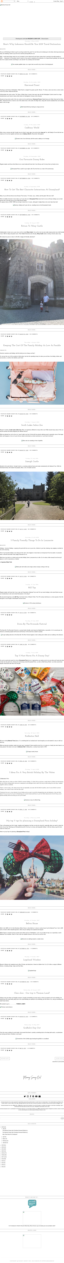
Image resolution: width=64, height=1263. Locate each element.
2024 (3, 1145)
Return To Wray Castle (32, 226)
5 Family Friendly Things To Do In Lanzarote (32, 540)
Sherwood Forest (32, 85)
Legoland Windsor (32, 960)
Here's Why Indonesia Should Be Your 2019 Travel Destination (32, 44)
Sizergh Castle (32, 461)
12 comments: (33, 1016)
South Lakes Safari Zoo (32, 425)
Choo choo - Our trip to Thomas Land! (32, 993)
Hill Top (32, 588)
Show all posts (44, 38)
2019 (3, 1153)
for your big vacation (22, 52)
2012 (3, 1166)
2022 (3, 1147)
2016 (3, 1158)
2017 (3, 1157)
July (4, 1128)
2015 (3, 1160)
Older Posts (59, 1058)
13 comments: (31, 1048)
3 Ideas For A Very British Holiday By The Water (32, 772)
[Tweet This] (9, 76)
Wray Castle (30, 232)
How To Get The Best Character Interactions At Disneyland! (32, 190)
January (5, 1142)
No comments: (33, 73)
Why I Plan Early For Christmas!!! (9, 1134)
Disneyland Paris (34, 199)
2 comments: (34, 948)
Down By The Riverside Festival (32, 624)
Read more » (32, 69)
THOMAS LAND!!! (20, 1004)
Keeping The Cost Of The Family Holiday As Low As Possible (32, 345)
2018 (3, 1154)
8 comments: (34, 912)
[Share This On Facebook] (5, 76)
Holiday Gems (26, 557)
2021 (3, 1149)
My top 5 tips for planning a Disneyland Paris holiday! (32, 821)
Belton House (32, 923)
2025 (3, 1127)
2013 (3, 1164)
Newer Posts (5, 1058)
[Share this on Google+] (12, 76)
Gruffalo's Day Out (32, 1028)
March (4, 1138)
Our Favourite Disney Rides (32, 159)
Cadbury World (32, 128)
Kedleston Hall (32, 736)
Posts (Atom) (61, 1061)
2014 (3, 1162)
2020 (3, 1151)
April (4, 1136)
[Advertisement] (32, 1182)
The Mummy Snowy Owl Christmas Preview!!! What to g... (15, 1130)
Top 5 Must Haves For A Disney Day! (32, 656)
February (5, 1140)
